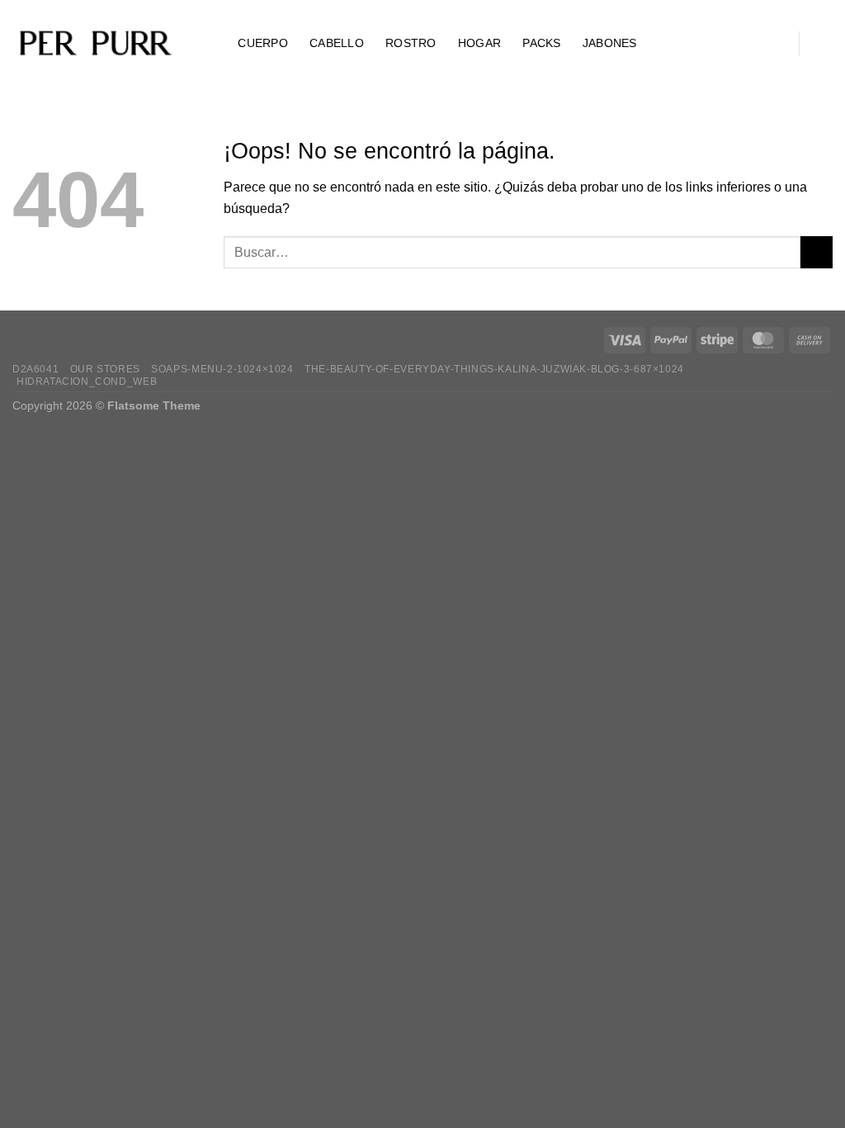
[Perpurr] (94, 43)
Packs (541, 43)
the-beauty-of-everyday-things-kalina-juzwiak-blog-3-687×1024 (494, 369)
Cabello (336, 43)
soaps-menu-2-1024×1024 (222, 369)
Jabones (610, 43)
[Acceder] (773, 44)
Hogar (479, 43)
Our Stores (105, 369)
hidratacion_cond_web (87, 381)
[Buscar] (209, 43)
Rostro (411, 43)
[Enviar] (816, 252)
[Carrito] (824, 44)
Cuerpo (263, 43)
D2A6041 (35, 369)
